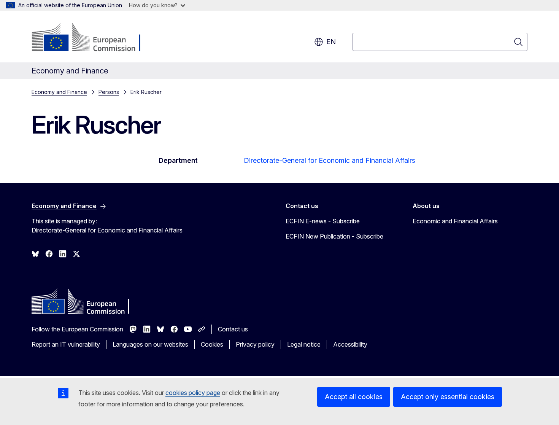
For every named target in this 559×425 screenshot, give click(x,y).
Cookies (212, 344)
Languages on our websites (150, 344)
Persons (108, 92)
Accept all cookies (354, 397)
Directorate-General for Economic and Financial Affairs (329, 160)
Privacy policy (255, 344)
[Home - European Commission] (93, 38)
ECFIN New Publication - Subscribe (334, 236)
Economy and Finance (59, 92)
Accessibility (350, 344)
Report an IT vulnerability (66, 344)
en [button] (331, 42)
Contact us (233, 329)
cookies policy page (192, 392)
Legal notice (304, 344)
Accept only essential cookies (447, 397)
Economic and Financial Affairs (455, 221)
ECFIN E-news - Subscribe (323, 221)
